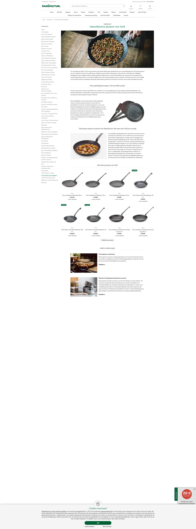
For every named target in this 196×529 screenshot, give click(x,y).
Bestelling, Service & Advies (143, 1)
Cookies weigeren (89, 526)
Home (43, 19)
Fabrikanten (50, 19)
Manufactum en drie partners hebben (54, 511)
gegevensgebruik (106, 511)
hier (137, 517)
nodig (80, 511)
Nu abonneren (181, 488)
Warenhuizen (45, 1)
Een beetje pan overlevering (107, 254)
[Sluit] (194, 489)
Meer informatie (107, 526)
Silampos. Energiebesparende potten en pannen (112, 278)
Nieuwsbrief (53, 1)
